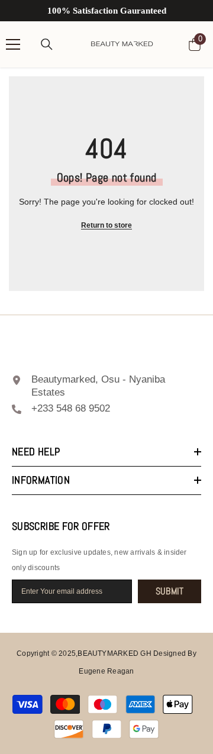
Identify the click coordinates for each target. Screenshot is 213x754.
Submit (170, 591)
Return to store (106, 225)
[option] (106, 10)
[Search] (47, 44)
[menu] (13, 44)
